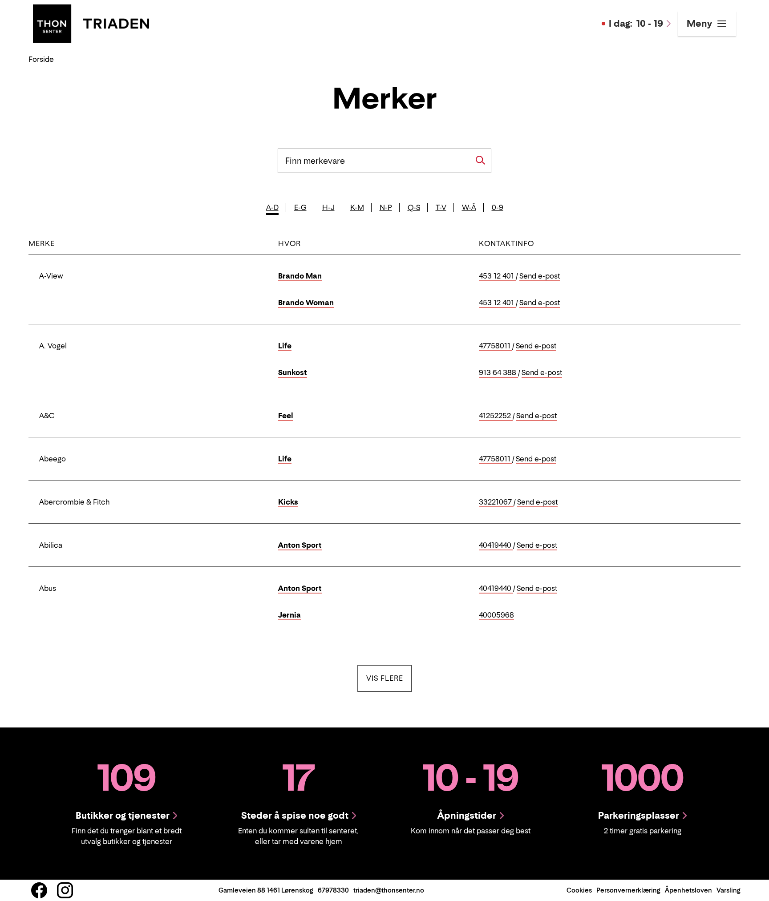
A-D (272, 207)
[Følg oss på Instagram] (65, 890)
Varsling (728, 890)
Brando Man (300, 275)
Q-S (414, 207)
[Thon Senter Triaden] (91, 22)
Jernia (289, 614)
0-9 (497, 207)
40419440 (496, 545)
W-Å (469, 207)
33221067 (496, 502)
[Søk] (480, 160)
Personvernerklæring (628, 890)
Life (284, 345)
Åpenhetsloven (688, 890)
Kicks (288, 501)
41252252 (496, 416)
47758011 (495, 346)
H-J (328, 207)
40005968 (496, 615)
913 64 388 (498, 373)
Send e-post (539, 276)
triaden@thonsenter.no (388, 890)
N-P (386, 207)
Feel (285, 415)
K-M (357, 207)
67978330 (333, 890)
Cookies (579, 890)
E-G (300, 207)
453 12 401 (497, 276)
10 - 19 (636, 23)
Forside (41, 59)
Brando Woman (306, 302)
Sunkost (292, 372)
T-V (441, 207)
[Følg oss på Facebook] (39, 890)
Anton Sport (300, 545)
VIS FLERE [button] (389, 678)
